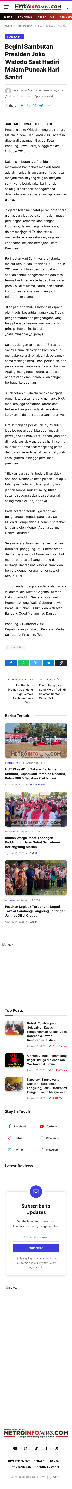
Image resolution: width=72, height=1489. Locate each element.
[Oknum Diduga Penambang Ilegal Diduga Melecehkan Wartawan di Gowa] (14, 1060)
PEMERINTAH (14, 36)
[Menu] (6, 7)
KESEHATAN (46, 16)
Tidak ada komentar (20, 96)
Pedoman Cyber (48, 1467)
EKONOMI (25, 16)
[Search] (66, 7)
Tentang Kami (22, 1467)
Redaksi (39, 1461)
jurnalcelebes (15, 647)
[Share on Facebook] (22, 106)
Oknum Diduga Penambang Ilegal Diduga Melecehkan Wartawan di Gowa (47, 1060)
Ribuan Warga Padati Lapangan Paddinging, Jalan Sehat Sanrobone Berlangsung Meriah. (32, 842)
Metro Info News (27, 90)
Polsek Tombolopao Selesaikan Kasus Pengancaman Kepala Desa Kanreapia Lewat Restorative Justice (47, 1031)
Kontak (54, 1461)
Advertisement (19, 1461)
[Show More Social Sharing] (49, 106)
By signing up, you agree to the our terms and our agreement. (36, 1263)
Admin (56, 1477)
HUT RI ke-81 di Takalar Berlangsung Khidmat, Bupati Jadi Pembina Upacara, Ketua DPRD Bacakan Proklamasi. (35, 773)
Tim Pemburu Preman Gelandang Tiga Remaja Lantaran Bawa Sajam (20, 694)
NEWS (8, 16)
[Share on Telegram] (41, 106)
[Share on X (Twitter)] (35, 106)
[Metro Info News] (38, 7)
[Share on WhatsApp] (28, 106)
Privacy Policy (47, 1262)
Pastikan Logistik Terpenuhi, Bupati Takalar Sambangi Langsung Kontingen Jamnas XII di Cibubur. (35, 911)
